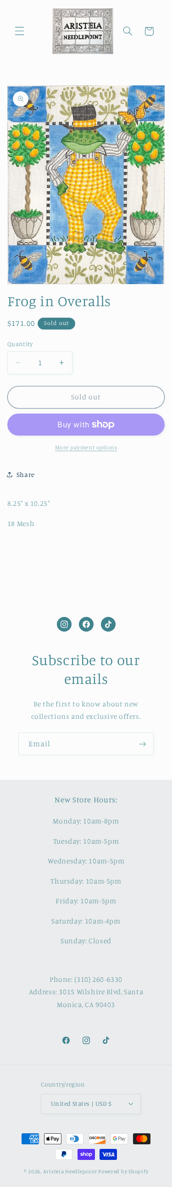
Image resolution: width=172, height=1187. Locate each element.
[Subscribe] (142, 744)
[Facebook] (86, 624)
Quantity (20, 343)
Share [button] (26, 474)
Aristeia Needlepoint (70, 1171)
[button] (19, 31)
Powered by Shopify (123, 1171)
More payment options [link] (86, 447)
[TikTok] (108, 624)
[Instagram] (64, 624)
